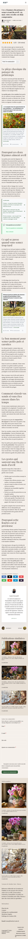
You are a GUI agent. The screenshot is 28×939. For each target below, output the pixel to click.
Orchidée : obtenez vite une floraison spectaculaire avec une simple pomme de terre (13, 658)
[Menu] (25, 2)
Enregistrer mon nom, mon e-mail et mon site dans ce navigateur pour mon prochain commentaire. (13, 766)
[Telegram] (15, 580)
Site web (4, 740)
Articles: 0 (14, 618)
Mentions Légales (7, 914)
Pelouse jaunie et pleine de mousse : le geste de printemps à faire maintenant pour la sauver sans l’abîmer (14, 297)
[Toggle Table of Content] (16, 62)
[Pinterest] (21, 576)
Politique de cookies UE (20, 936)
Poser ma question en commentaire (14, 228)
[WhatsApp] (4, 580)
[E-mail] (21, 580)
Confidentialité (21, 931)
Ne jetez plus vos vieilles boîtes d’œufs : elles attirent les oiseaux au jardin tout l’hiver (14, 707)
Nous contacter (9, 231)
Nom (3, 726)
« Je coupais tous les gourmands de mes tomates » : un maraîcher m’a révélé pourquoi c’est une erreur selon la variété (14, 109)
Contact (4, 910)
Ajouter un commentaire (9, 747)
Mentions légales (20, 933)
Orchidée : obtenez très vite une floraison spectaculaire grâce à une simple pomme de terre (14, 683)
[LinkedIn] (15, 576)
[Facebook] (4, 576)
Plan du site (5, 908)
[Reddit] (9, 580)
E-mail (4, 733)
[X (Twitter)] (9, 576)
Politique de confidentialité (9, 912)
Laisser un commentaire (9, 772)
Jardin (3, 21)
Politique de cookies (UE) (9, 916)
